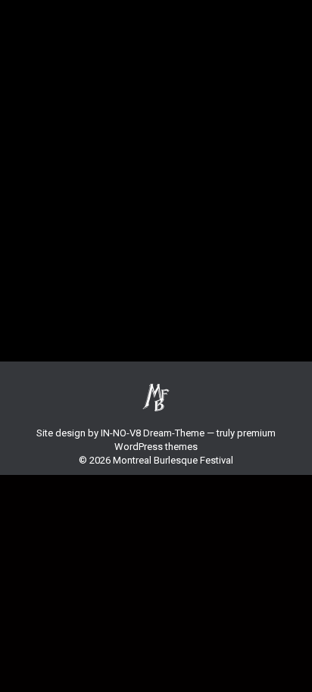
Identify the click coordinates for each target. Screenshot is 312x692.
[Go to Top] (289, 669)
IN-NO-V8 (121, 433)
